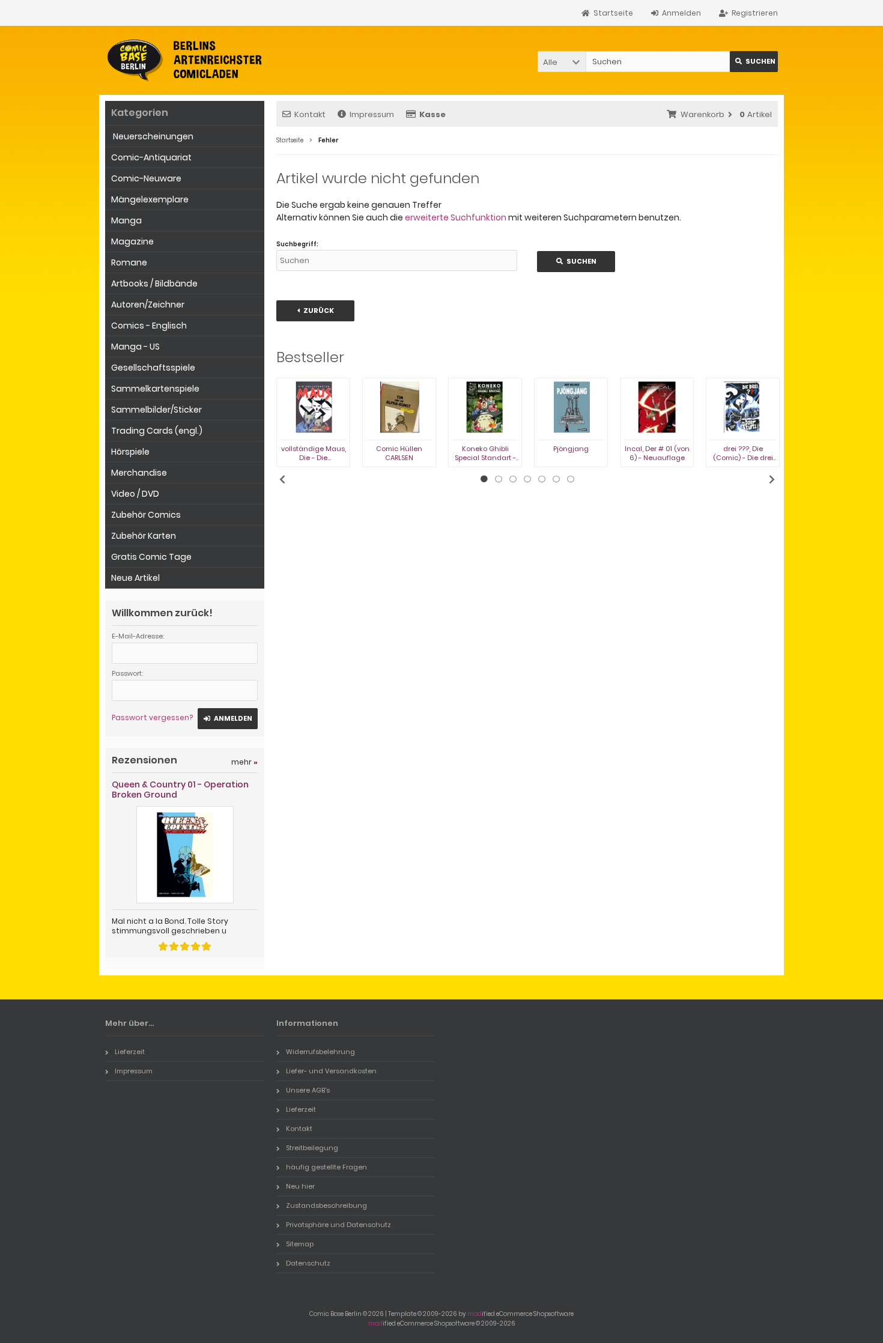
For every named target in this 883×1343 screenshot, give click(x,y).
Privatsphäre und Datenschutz (338, 1224)
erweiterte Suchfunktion (455, 217)
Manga (126, 220)
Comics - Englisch (149, 326)
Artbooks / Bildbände (154, 283)
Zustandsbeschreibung (326, 1205)
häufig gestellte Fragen (326, 1167)
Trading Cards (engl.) (156, 431)
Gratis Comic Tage (151, 557)
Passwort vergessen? (152, 717)
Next (772, 479)
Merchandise (139, 473)
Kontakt (310, 114)
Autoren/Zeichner (147, 305)
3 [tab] (513, 479)
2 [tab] (499, 479)
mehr (244, 762)
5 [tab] (542, 479)
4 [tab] (527, 479)
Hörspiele (130, 452)
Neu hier (300, 1186)
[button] (562, 61)
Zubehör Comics (146, 515)
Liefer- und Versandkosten (331, 1071)
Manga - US (135, 347)
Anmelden (227, 718)
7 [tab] (571, 479)
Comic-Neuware (146, 178)
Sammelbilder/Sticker (156, 410)
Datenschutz (308, 1263)
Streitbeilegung (312, 1148)
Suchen (754, 61)
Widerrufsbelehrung (320, 1052)
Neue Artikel (135, 578)
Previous (282, 479)
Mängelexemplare (150, 199)
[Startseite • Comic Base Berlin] (184, 60)
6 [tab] (556, 479)
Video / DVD (135, 494)
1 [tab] (484, 479)
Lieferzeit (130, 1052)
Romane (129, 262)
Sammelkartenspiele (155, 389)
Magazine (132, 241)
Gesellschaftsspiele (153, 368)
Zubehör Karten (143, 536)
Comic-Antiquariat (151, 157)
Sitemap (300, 1244)
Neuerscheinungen (152, 136)
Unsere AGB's (308, 1090)
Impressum (372, 114)
